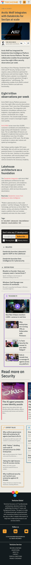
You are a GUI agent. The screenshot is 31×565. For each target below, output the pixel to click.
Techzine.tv (12, 296)
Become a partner (15, 548)
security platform (13, 223)
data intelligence (24, 221)
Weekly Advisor (23, 240)
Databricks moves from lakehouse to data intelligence (12, 197)
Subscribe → (22, 236)
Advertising (16, 550)
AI (2, 221)
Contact (15, 554)
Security (9, 8)
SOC (20, 223)
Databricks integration (11, 178)
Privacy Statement (16, 558)
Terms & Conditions (15, 556)
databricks (4, 223)
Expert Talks (11, 428)
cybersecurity (14, 221)
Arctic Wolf (4, 126)
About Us (15, 552)
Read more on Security (12, 373)
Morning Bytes (10, 240)
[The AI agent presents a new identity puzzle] (13, 391)
